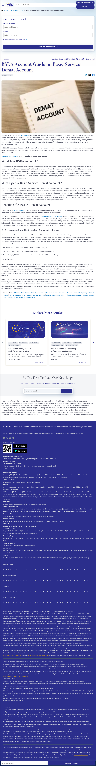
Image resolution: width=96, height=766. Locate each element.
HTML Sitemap (84, 558)
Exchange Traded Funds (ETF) (50, 477)
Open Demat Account (84, 3)
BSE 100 (75, 487)
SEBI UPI (84, 7)
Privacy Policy (63, 558)
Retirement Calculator (62, 492)
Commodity (86, 531)
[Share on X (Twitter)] (89, 75)
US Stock (63, 531)
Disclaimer (50, 550)
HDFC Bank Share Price (10, 509)
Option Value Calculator (80, 497)
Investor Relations (40, 550)
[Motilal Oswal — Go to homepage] (9, 5)
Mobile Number (9, 24)
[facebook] (4, 439)
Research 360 (7, 504)
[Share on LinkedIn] (86, 75)
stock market (24, 135)
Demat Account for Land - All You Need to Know (63, 295)
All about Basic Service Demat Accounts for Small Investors (36, 293)
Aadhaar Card (18, 546)
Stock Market (16, 531)
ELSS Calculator (16, 497)
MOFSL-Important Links (26, 550)
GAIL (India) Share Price (62, 509)
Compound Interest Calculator (43, 492)
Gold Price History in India (36, 538)
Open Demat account (10, 156)
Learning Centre (20, 516)
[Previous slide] (3, 342)
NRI (80, 531)
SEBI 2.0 (46, 558)
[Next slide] (93, 342)
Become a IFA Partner (43, 521)
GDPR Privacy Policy (21, 558)
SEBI (11, 550)
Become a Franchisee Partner (25, 521)
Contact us (6, 526)
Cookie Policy (59, 550)
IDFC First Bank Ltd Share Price (81, 509)
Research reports (8, 516)
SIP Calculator (7, 492)
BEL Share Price (81, 511)
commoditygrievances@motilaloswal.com (16, 676)
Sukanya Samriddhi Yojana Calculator (34, 497)
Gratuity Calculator (82, 494)
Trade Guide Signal (19, 504)
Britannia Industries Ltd (44, 511)
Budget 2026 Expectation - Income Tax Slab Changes (63, 538)
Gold (76, 531)
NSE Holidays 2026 (8, 538)
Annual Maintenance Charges (51, 216)
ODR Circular (54, 558)
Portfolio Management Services (13, 533)
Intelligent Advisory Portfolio (47, 475)
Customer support (30, 526)
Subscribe (66, 391)
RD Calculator (27, 492)
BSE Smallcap (30, 487)
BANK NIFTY (21, 487)
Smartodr (40, 558)
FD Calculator (17, 492)
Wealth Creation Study (11, 553)
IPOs (48, 531)
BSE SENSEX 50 (83, 487)
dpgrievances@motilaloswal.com (38, 655)
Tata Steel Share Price (26, 509)
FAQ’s (13, 526)
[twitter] (7, 439)
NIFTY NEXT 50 (48, 487)
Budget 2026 (7, 531)
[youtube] (10, 439)
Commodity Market (19, 482)
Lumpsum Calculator (77, 492)
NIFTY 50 (5, 487)
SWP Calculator (43, 494)
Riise (33, 504)
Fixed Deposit (23, 477)
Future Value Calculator (67, 494)
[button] (16, 5)
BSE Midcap (39, 487)
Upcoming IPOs (8, 475)
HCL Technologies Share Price (26, 511)
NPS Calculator (66, 497)
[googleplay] (20, 451)
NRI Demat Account (30, 475)
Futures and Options (33, 482)
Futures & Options (39, 531)
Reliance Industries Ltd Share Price (64, 511)
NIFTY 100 (69, 487)
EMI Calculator (32, 494)
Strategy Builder (41, 504)
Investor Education (71, 550)
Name (5, 32)
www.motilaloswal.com (81, 755)
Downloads (32, 558)
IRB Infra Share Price (9, 511)
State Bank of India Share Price (44, 509)
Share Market (7, 482)
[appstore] (20, 446)
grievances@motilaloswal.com (12, 655)
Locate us (19, 526)
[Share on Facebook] (93, 75)
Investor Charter (8, 558)
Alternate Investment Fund (73, 475)
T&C (26, 40)
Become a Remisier (58, 521)
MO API (28, 504)
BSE (4, 550)
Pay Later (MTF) (34, 477)
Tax (4, 546)
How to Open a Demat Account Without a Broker (27, 295)
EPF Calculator (53, 494)
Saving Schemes (29, 546)
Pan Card (9, 546)
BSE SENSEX (12, 487)
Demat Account (19, 210)
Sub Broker (70, 531)
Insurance (64, 477)
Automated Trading (31, 533)
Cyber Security (74, 558)
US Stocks (60, 475)
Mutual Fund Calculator (18, 494)
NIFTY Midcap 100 (59, 487)
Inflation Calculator (54, 497)
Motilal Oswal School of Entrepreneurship (40, 516)
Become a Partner (9, 521)
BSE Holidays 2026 (21, 538)
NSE (7, 550)
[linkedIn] (13, 439)
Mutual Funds (18, 475)
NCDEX (15, 550)
